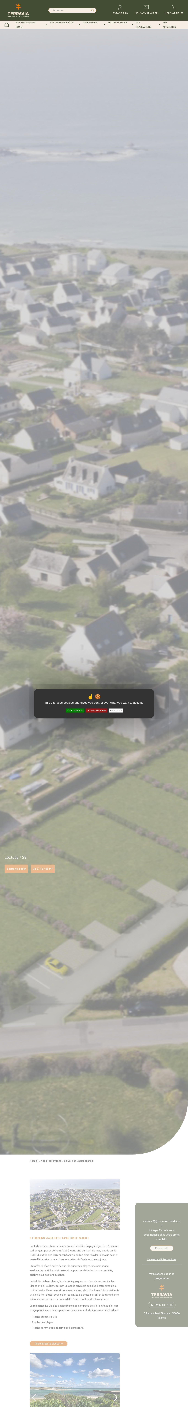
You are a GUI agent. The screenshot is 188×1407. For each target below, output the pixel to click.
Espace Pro (120, 13)
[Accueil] (9, 25)
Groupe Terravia (117, 22)
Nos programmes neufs (26, 24)
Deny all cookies (97, 710)
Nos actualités (169, 24)
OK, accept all (76, 710)
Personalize (116, 710)
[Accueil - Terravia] (18, 10)
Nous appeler (174, 13)
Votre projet (91, 22)
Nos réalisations (143, 24)
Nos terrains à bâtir (62, 22)
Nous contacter (146, 13)
